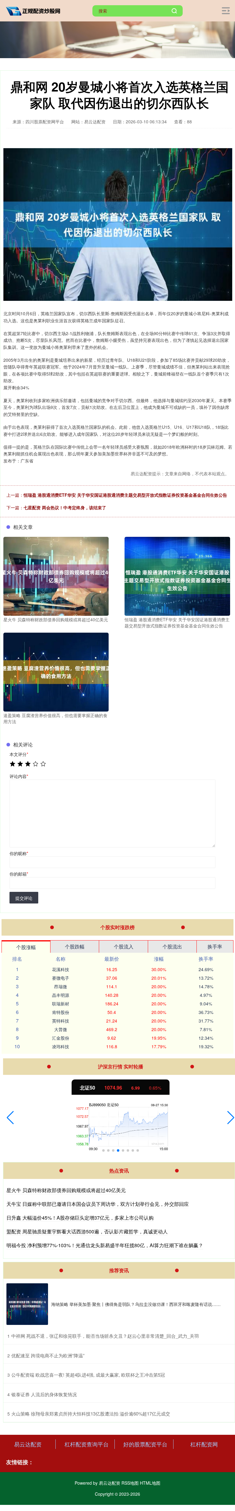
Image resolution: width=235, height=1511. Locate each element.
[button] (10, 1117)
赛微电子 (60, 978)
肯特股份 (60, 1012)
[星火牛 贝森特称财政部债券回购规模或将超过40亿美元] (56, 576)
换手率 (214, 946)
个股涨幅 (26, 947)
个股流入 (123, 946)
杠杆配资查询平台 (87, 1444)
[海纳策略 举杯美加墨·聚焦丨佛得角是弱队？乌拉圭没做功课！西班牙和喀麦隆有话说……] (27, 1304)
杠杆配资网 (204, 1444)
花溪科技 (60, 969)
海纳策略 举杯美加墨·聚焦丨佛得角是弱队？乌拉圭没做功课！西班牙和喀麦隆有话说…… (136, 1304)
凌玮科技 (60, 1046)
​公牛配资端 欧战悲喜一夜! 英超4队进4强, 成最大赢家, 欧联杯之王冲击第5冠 (88, 1374)
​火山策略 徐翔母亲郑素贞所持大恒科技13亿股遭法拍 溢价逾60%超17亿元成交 (90, 1413)
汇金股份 (60, 1038)
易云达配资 (28, 1444)
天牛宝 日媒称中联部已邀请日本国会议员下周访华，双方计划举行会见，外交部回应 (97, 1203)
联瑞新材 (60, 1003)
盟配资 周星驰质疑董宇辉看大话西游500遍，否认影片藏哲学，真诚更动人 (87, 1231)
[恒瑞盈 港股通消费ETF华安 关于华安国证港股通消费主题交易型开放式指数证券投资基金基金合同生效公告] (177, 576)
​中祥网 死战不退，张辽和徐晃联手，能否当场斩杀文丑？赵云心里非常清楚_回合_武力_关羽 (105, 1336)
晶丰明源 (60, 995)
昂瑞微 (60, 986)
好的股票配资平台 (145, 1444)
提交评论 (23, 898)
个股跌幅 (74, 946)
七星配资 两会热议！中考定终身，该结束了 (65, 507)
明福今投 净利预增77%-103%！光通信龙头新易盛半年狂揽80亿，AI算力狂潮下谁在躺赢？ (104, 1245)
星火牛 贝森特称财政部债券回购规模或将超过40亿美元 (66, 1190)
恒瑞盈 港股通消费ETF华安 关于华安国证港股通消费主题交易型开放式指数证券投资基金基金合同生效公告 (125, 495)
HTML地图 (150, 1483)
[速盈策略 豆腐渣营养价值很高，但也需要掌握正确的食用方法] (56, 671)
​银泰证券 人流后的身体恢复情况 (44, 1394)
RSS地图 (130, 1483)
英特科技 (60, 1021)
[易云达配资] (35, 10)
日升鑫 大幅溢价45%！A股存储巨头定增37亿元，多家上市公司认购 (80, 1217)
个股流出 (172, 946)
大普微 (60, 1029)
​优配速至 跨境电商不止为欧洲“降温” (47, 1355)
